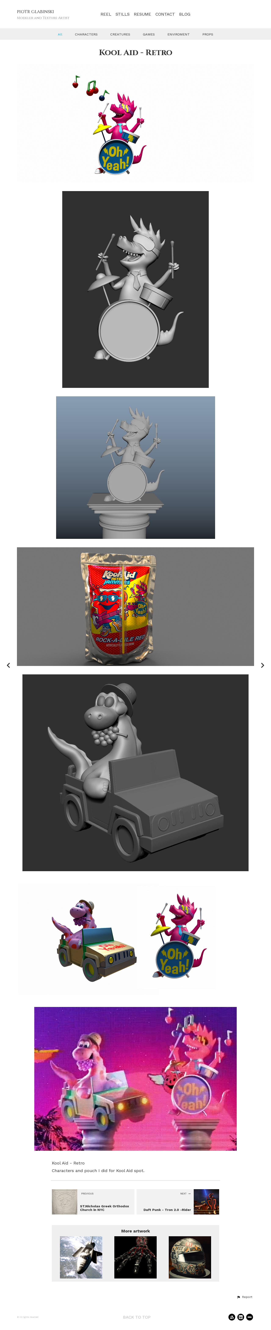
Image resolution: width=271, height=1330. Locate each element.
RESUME (142, 14)
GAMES (149, 34)
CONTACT (165, 14)
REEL (106, 14)
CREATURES (120, 34)
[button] (244, 1297)
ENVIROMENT (178, 34)
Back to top (137, 1317)
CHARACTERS (86, 34)
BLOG (184, 14)
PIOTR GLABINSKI (35, 12)
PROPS (207, 34)
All (60, 34)
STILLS (123, 14)
